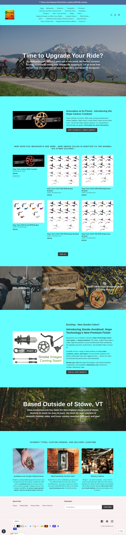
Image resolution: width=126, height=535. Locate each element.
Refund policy (24, 505)
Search (15, 505)
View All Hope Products (77, 372)
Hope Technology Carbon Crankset (81, 130)
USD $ (16, 521)
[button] (3, 531)
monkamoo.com (109, 526)
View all (63, 254)
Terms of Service (47, 505)
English (15, 533)
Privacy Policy (35, 505)
